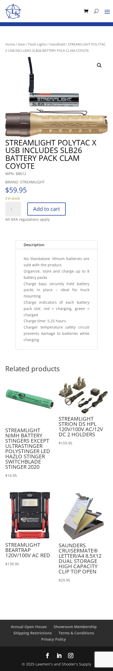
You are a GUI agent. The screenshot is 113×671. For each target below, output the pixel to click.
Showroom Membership (75, 626)
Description (34, 244)
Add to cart (46, 208)
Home (10, 44)
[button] (99, 65)
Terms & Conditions (76, 632)
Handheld (57, 44)
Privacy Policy (53, 639)
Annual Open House (29, 626)
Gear (21, 44)
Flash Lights (37, 44)
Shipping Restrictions (32, 632)
